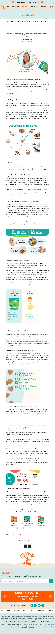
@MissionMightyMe (22, 605)
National (32, 451)
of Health (40, 451)
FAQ (2, 611)
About (32, 611)
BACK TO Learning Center (28, 540)
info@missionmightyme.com (27, 596)
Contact (25, 611)
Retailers (16, 611)
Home (8, 611)
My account (41, 611)
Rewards (51, 611)
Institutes (36, 451)
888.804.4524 (27, 599)
